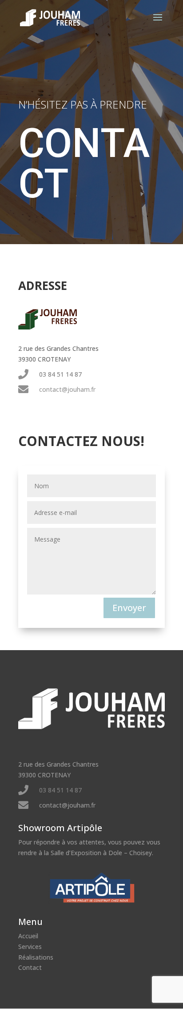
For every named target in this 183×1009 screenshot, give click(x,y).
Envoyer (129, 608)
